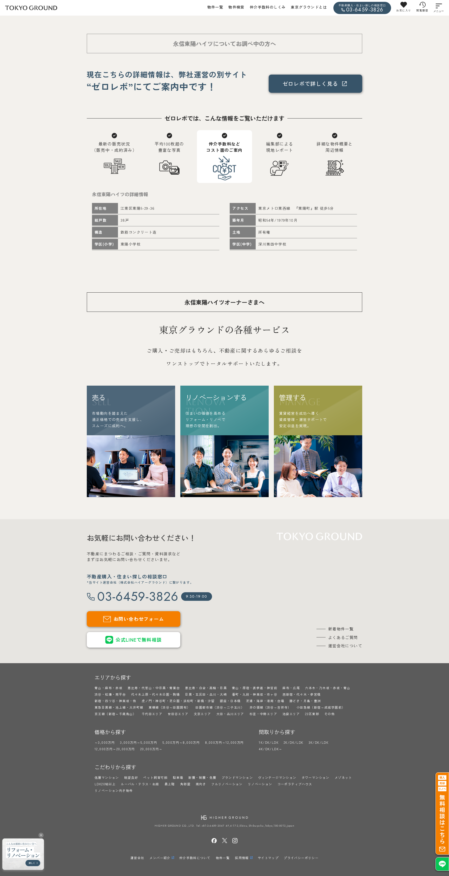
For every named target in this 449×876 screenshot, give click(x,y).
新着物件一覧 (341, 628)
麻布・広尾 (291, 688)
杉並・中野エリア (263, 714)
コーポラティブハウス (295, 784)
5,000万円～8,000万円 (181, 742)
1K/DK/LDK (269, 742)
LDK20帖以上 (105, 784)
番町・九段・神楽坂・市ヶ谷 (254, 694)
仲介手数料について (195, 857)
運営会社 (137, 857)
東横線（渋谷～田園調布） (169, 707)
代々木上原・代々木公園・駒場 (155, 694)
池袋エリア (291, 714)
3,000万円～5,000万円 (138, 742)
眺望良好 (131, 777)
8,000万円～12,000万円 (224, 742)
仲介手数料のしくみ (268, 7)
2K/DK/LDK (293, 742)
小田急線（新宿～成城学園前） (320, 707)
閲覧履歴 (422, 10)
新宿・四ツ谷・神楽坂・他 (115, 701)
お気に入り (403, 10)
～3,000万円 (105, 742)
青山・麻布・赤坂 (108, 688)
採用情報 (242, 857)
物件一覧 (215, 7)
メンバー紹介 (159, 857)
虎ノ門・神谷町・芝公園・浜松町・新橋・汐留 (178, 701)
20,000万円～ (151, 749)
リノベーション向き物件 (114, 790)
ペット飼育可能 (155, 777)
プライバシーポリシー (301, 857)
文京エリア (202, 714)
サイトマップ (268, 857)
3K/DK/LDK (319, 742)
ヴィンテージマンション (277, 777)
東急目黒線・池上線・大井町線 (119, 707)
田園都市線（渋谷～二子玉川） (219, 707)
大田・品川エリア (230, 714)
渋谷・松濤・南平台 (110, 694)
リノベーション (260, 784)
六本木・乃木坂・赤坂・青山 (327, 688)
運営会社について (345, 645)
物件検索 (236, 7)
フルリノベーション (227, 784)
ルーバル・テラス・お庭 (140, 784)
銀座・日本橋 (230, 701)
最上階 (169, 784)
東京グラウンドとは (309, 7)
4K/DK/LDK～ (270, 749)
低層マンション (107, 777)
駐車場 (178, 777)
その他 (329, 714)
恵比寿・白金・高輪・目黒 (206, 688)
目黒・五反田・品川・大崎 (206, 694)
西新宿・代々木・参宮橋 (301, 694)
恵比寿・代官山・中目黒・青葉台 (154, 688)
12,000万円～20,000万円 (115, 749)
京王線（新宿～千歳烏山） (115, 714)
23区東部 (312, 714)
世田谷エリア (178, 714)
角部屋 (185, 784)
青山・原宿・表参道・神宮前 (254, 688)
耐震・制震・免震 (202, 777)
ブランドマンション (237, 777)
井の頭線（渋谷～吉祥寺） (270, 707)
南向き (201, 784)
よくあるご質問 (343, 637)
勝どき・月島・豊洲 (305, 701)
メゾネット (343, 777)
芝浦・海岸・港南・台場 (265, 701)
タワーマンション (315, 777)
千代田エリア (152, 714)
